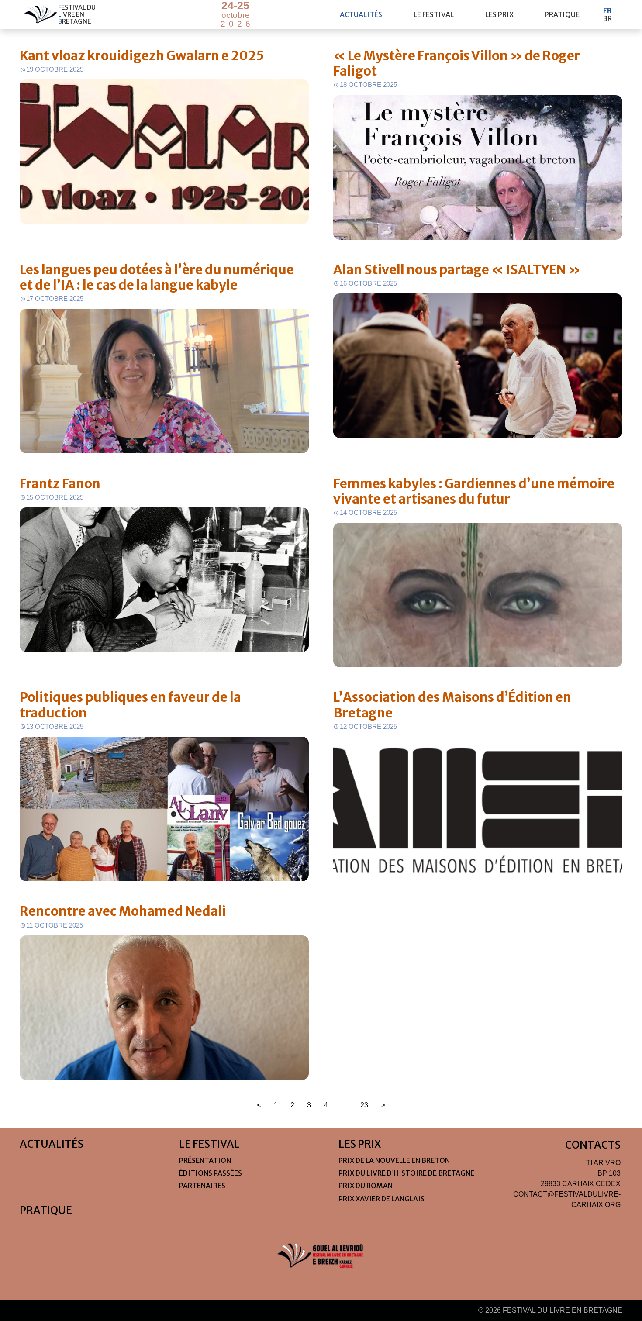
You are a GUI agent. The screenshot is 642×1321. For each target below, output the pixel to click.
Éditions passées (210, 1173)
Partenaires (202, 1185)
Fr (607, 10)
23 (364, 1105)
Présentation (205, 1160)
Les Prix (499, 14)
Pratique (562, 14)
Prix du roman (365, 1185)
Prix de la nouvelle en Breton (394, 1160)
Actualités (361, 14)
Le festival (434, 14)
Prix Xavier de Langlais (381, 1198)
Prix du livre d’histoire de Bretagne (406, 1173)
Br (607, 18)
